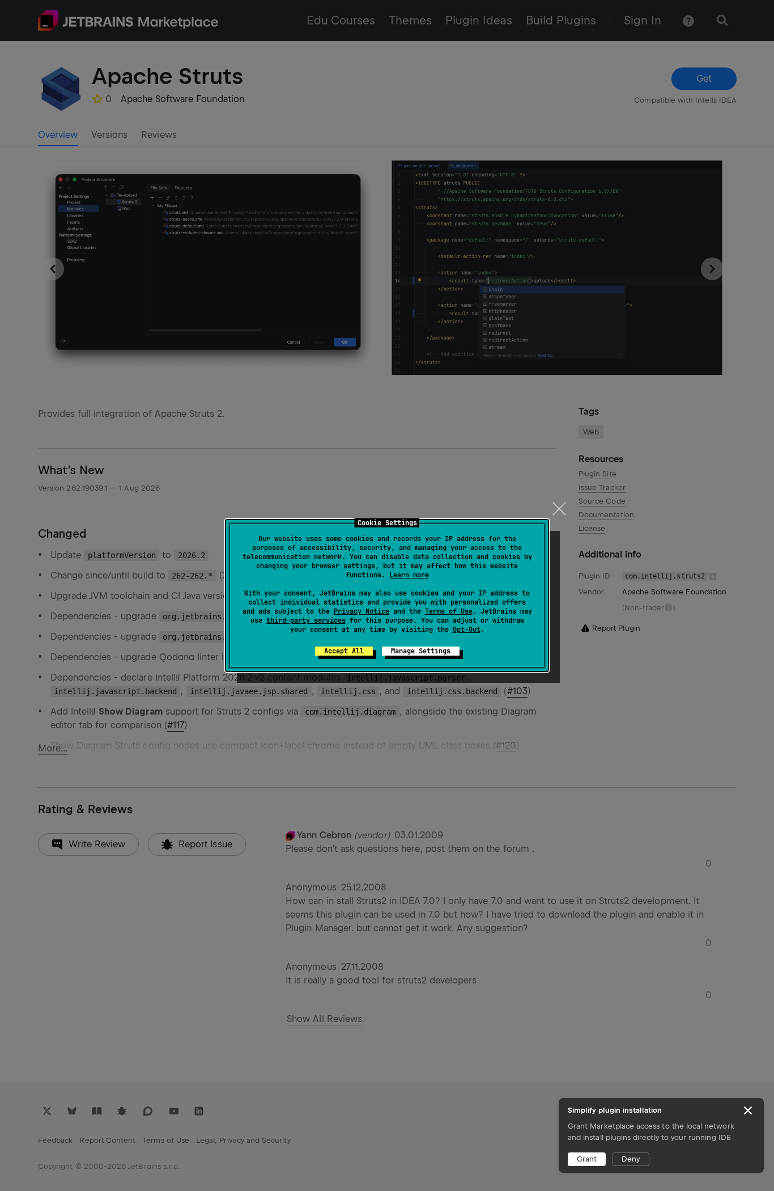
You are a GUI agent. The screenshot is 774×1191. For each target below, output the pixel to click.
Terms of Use (449, 611)
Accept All (344, 651)
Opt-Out (466, 629)
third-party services (306, 620)
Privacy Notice (361, 611)
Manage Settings (420, 651)
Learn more (409, 575)
